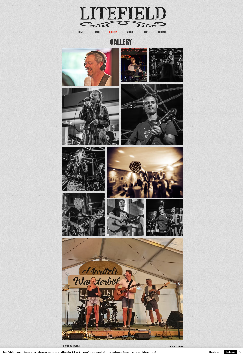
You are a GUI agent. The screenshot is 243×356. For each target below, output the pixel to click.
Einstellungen (214, 352)
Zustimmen (230, 352)
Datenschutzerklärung (151, 352)
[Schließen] (239, 352)
